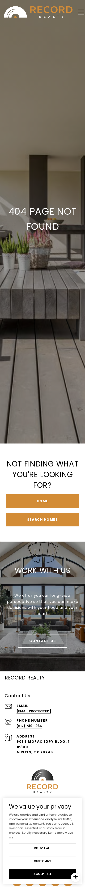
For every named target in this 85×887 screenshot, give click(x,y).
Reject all (42, 848)
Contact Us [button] (42, 640)
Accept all (42, 874)
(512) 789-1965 (29, 726)
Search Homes (42, 519)
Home (42, 501)
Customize (42, 861)
